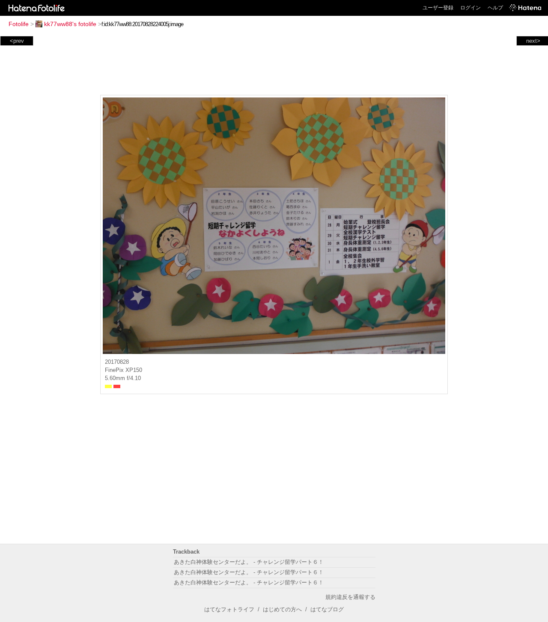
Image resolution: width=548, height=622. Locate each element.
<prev (17, 41)
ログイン (470, 8)
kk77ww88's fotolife (70, 24)
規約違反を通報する (350, 597)
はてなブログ (327, 609)
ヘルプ (495, 8)
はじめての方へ (282, 609)
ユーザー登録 (438, 8)
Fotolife (19, 24)
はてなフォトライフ (229, 609)
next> (533, 41)
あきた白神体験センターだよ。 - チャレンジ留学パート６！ (249, 562)
